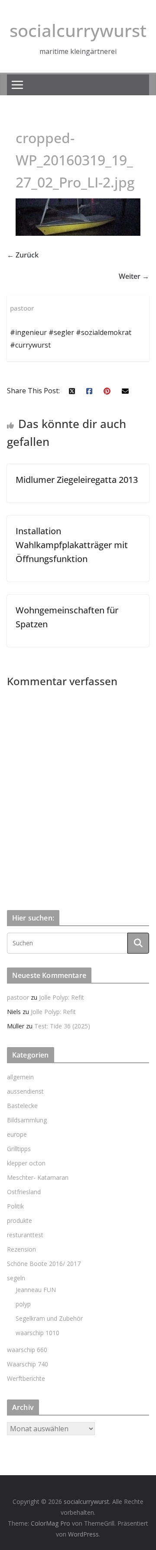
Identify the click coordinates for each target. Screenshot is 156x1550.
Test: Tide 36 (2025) (62, 1026)
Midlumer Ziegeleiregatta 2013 (77, 479)
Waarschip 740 (27, 1364)
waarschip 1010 (37, 1333)
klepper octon (26, 1163)
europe (17, 1134)
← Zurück (23, 255)
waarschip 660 (27, 1350)
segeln (16, 1278)
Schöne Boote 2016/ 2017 (44, 1263)
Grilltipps (19, 1149)
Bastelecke (22, 1105)
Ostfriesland (24, 1192)
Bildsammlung (27, 1120)
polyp (23, 1304)
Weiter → (134, 276)
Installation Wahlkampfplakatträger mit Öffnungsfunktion (72, 545)
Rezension (21, 1249)
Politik (15, 1206)
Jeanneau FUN (36, 1290)
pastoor (18, 997)
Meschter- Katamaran (37, 1177)
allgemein (20, 1077)
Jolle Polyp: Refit (61, 997)
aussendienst (25, 1091)
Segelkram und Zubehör (49, 1318)
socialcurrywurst (78, 30)
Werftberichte (26, 1378)
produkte (19, 1220)
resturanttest (25, 1235)
